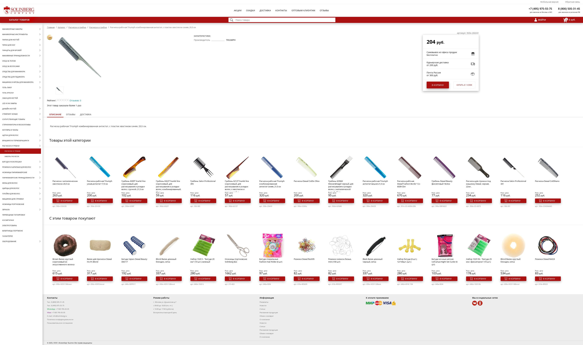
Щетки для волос (10, 135)
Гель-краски (8, 93)
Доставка (265, 10)
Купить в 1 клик (464, 85)
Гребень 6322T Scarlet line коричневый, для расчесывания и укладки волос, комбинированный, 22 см (168, 186)
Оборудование (9, 241)
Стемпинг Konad (10, 114)
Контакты (281, 10)
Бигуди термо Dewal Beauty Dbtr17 (134, 260)
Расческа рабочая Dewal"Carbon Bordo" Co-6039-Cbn (408, 184)
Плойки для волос (11, 193)
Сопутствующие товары (13, 119)
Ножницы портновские (13, 204)
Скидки (250, 10)
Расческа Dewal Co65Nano (547, 181)
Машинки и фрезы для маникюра (17, 82)
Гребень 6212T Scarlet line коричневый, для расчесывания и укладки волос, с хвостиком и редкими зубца (237, 186)
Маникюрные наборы (12, 29)
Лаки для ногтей (10, 98)
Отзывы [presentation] (70, 114)
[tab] (55, 114)
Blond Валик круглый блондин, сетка (510, 260)
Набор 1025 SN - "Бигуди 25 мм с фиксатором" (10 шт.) (479, 260)
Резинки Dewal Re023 (545, 259)
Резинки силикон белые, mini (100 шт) (339, 260)
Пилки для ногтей (10, 40)
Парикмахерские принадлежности (18, 178)
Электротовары (9, 225)
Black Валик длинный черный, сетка (372, 260)
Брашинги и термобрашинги (15, 140)
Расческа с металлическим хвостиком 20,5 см (65, 182)
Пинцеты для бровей (11, 50)
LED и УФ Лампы (9, 103)
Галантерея (7, 236)
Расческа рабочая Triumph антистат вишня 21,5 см (375, 182)
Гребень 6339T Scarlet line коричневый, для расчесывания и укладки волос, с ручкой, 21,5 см (133, 185)
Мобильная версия (549, 1)
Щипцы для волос (10, 188)
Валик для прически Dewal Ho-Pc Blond (99, 260)
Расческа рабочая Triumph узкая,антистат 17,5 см (99, 182)
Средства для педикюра (13, 77)
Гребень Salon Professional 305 (202, 182)
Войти (542, 19)
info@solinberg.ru (60, 316)
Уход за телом (9, 61)
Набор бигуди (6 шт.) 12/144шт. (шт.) (407, 260)
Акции (238, 10)
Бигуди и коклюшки (12, 162)
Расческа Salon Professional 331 (513, 182)
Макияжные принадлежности (16, 55)
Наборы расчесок (12, 156)
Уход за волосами (11, 66)
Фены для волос (10, 183)
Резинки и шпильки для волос (16, 167)
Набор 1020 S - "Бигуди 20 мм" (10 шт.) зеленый (202, 260)
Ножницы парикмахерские (14, 172)
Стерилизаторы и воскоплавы (16, 124)
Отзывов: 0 (75, 100)
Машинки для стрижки (13, 199)
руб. (570, 19)
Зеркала (6, 209)
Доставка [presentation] (85, 114)
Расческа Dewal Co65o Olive (306, 181)
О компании (265, 319)
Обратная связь (572, 1)
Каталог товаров (19, 19)
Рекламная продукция (269, 312)
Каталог (61, 27)
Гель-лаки (7, 87)
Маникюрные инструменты (15, 34)
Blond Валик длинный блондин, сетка (166, 260)
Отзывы (324, 10)
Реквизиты (264, 302)
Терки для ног (8, 45)
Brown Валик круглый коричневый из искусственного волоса (63, 262)
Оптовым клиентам (303, 10)
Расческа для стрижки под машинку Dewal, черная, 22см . (478, 184)
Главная (51, 27)
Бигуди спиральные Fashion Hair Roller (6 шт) (270, 260)
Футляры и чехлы (10, 130)
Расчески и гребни (10, 146)
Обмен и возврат (267, 316)
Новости (263, 305)
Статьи (262, 309)
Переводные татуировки (13, 215)
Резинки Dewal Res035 (304, 259)
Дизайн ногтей (9, 109)
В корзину (438, 85)
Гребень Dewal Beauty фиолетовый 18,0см (442, 182)
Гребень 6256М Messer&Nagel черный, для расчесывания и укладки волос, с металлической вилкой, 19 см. (340, 186)
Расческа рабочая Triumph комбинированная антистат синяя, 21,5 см (272, 184)
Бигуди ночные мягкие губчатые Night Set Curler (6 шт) (444, 262)
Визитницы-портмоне (12, 231)
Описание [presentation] (55, 114)
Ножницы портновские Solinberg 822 (236, 260)
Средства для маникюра (13, 71)
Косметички (8, 220)
